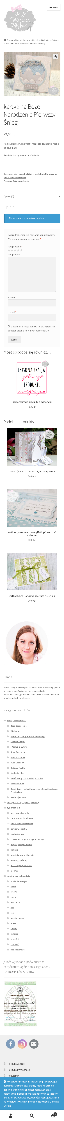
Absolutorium (17, 783)
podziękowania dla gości (22, 855)
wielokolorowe (18, 949)
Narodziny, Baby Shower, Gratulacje (28, 736)
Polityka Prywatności (19, 1069)
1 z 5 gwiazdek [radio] (9, 250)
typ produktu (29, 40)
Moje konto (10, 1115)
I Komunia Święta (19, 746)
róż (12, 912)
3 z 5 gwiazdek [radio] (15, 250)
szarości (15, 939)
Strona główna (14, 40)
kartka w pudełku (19, 828)
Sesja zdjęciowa (18, 797)
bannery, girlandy (19, 860)
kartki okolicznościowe (48, 40)
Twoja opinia (15, 254)
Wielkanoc (16, 731)
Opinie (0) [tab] (9, 196)
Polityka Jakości (16, 1063)
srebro (14, 891)
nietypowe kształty (20, 813)
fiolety (14, 928)
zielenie (14, 933)
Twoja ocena (15, 246)
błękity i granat (31, 174)
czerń (13, 886)
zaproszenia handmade (22, 818)
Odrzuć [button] (7, 1105)
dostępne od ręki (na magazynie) (23, 802)
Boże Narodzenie (48, 174)
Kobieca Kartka (18, 768)
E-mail (12, 311)
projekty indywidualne (21, 844)
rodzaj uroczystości (16, 720)
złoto (13, 897)
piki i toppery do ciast (21, 865)
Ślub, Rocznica (18, 752)
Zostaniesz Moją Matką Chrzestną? (27, 839)
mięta (13, 923)
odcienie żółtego (19, 881)
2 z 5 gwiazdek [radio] (12, 250)
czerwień (15, 944)
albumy (14, 870)
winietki (14, 849)
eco (12, 907)
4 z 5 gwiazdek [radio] (18, 250)
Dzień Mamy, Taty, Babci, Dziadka (27, 778)
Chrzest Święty (18, 741)
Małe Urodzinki (18, 757)
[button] (55, 56)
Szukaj (32, 1115)
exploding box (17, 834)
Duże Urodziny (17, 762)
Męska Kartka (17, 773)
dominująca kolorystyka (18, 876)
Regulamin (13, 1075)
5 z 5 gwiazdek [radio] (21, 250)
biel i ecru (18, 174)
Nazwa (12, 297)
